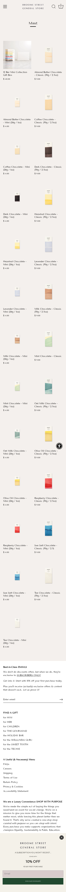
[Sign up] (61, 699)
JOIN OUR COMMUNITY (33, 881)
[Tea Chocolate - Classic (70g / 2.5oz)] (48, 576)
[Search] (53, 7)
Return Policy (10, 782)
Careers (7, 768)
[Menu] (5, 6)
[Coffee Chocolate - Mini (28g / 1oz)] (17, 150)
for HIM (7, 717)
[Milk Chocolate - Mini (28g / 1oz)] (17, 339)
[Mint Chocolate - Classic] (48, 339)
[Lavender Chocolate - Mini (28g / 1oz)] (17, 292)
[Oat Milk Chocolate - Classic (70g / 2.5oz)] (48, 386)
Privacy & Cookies (13, 786)
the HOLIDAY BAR (13, 735)
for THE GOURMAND (15, 731)
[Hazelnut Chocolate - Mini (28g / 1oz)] (17, 244)
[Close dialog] (61, 837)
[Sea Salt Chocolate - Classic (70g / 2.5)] (48, 528)
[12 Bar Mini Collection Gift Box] (17, 55)
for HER (7, 722)
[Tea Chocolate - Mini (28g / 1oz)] (17, 623)
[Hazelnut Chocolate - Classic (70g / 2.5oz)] (48, 197)
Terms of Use (10, 777)
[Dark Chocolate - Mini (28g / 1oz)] (17, 197)
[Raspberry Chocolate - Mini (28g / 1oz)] (17, 528)
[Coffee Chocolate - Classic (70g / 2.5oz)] (48, 102)
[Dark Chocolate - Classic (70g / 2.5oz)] (48, 150)
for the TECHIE (11, 749)
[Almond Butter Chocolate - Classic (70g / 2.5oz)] (48, 55)
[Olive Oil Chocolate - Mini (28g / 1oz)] (17, 481)
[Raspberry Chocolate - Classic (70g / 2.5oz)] (48, 481)
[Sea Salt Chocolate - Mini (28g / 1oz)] (17, 576)
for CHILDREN (11, 726)
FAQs (6, 764)
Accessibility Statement (15, 791)
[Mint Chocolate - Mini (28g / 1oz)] (17, 386)
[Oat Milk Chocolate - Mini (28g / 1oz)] (17, 434)
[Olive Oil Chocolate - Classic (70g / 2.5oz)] (48, 434)
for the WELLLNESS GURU (17, 740)
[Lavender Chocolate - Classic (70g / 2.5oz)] (48, 244)
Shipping (7, 773)
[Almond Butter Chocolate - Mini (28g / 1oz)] (17, 102)
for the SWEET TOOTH (15, 744)
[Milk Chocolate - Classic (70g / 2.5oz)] (48, 292)
